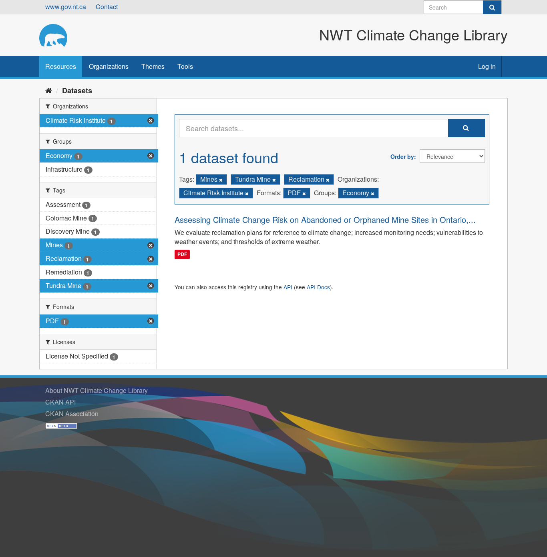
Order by (402, 156)
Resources (60, 66)
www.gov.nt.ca (65, 6)
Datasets (77, 90)
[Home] (48, 90)
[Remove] (221, 179)
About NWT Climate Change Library (96, 390)
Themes (153, 66)
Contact (107, 6)
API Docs (318, 287)
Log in (487, 66)
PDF (182, 254)
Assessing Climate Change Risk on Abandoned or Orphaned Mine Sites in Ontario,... (325, 219)
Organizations (109, 66)
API (288, 287)
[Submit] (492, 7)
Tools (185, 66)
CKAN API (60, 402)
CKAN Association (72, 413)
